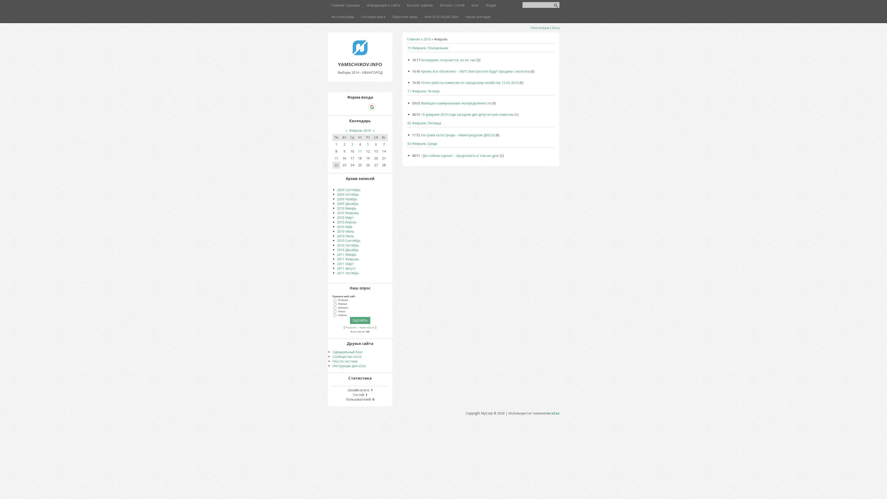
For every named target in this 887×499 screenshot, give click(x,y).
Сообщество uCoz (346, 356)
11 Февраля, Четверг (423, 91)
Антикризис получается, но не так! (448, 60)
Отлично (343, 300)
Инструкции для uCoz (349, 366)
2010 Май (344, 227)
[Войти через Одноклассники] (380, 107)
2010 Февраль (348, 213)
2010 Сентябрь (349, 240)
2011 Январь (346, 254)
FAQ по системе (345, 361)
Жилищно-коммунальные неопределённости (456, 103)
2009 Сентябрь (349, 190)
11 (360, 151)
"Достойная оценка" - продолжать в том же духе (460, 155)
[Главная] (360, 54)
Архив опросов (367, 327)
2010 (427, 39)
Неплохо (343, 307)
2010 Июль (345, 236)
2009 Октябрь (348, 194)
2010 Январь (346, 208)
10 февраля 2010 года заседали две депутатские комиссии (467, 114)
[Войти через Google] (372, 107)
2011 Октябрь (348, 273)
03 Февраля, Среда (422, 143)
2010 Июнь (345, 231)
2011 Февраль (348, 259)
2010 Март (345, 217)
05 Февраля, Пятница (424, 123)
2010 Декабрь (348, 250)
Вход (555, 28)
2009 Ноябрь (347, 199)
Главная (413, 39)
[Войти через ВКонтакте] (348, 107)
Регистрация (540, 28)
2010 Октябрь (348, 245)
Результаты (351, 327)
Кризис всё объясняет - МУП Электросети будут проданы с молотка (475, 71)
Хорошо (342, 303)
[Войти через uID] (340, 107)
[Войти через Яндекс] (363, 107)
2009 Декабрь (348, 203)
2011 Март (345, 264)
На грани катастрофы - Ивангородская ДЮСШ (458, 135)
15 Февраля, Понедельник (427, 48)
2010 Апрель (347, 222)
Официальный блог (347, 352)
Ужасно (342, 315)
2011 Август (346, 268)
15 (336, 158)
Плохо (341, 311)
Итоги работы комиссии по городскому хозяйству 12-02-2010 (470, 82)
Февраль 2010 (360, 130)
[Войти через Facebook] (355, 107)
